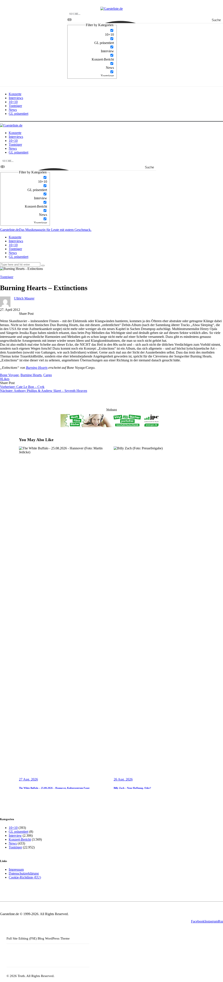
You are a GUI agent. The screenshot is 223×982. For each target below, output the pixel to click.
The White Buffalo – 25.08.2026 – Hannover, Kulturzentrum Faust (54, 788)
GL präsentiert (18, 831)
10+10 (13, 828)
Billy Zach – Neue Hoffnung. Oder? (132, 788)
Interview (15, 835)
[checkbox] (92, 32)
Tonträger (6, 277)
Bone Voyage (9, 375)
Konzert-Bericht (20, 839)
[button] (4, 379)
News (13, 843)
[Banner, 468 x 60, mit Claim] (111, 421)
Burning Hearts (36, 367)
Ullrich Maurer (24, 298)
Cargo (47, 375)
